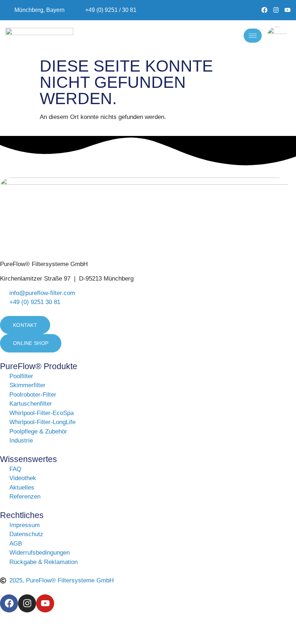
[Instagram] (276, 10)
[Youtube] (287, 10)
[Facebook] (264, 10)
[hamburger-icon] (253, 36)
